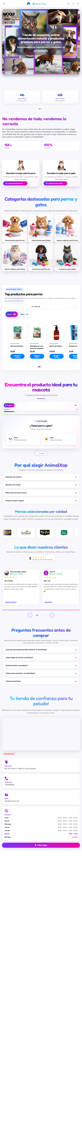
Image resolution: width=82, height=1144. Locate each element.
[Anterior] (70, 306)
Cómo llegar (42, 845)
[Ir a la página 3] (43, 366)
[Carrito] (78, 4)
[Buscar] (68, 4)
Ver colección (35, 306)
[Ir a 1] (33, 615)
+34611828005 (9, 785)
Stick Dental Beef (16, 346)
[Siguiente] (75, 306)
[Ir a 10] (48, 615)
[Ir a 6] (41, 615)
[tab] (12, 314)
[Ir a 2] (35, 615)
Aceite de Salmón (56, 346)
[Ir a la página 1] (39, 366)
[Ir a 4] (38, 615)
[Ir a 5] (40, 615)
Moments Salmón (75, 346)
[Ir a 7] (43, 615)
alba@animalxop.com (11, 801)
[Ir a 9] (46, 615)
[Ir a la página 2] (41, 366)
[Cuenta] (73, 4)
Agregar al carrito (17, 356)
